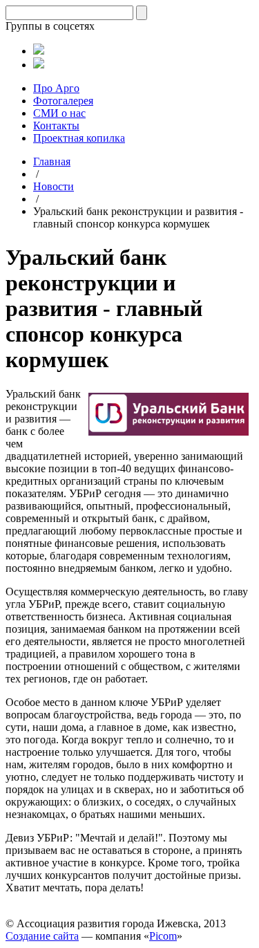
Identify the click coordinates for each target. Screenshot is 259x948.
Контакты (56, 125)
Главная (51, 161)
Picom (163, 936)
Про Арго (56, 88)
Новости (53, 186)
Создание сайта (42, 936)
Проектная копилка (79, 138)
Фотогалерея (63, 100)
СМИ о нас (59, 113)
